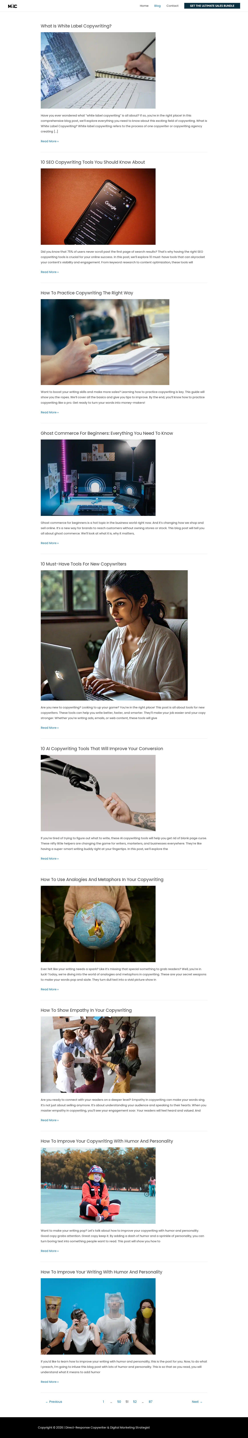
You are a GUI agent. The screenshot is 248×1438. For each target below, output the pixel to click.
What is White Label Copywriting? (76, 26)
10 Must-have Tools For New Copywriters (83, 564)
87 (150, 1402)
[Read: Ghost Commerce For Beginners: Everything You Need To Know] (98, 477)
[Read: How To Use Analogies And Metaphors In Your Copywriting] (98, 924)
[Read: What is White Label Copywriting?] (98, 70)
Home (144, 6)
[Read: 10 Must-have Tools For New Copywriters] (114, 635)
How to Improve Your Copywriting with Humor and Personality (107, 1141)
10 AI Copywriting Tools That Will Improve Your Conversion (102, 749)
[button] (212, 6)
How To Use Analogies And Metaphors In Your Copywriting (102, 879)
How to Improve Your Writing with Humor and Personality (101, 1272)
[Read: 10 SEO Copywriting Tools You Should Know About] (98, 206)
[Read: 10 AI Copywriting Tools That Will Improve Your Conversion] (98, 793)
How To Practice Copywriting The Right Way (87, 293)
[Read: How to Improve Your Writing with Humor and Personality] (98, 1316)
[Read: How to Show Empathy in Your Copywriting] (98, 1054)
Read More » (50, 141)
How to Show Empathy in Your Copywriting (86, 1010)
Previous (53, 1402)
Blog (157, 6)
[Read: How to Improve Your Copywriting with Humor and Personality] (98, 1185)
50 (119, 1402)
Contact (172, 6)
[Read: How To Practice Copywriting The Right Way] (105, 342)
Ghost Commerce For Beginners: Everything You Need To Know (107, 433)
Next (197, 1402)
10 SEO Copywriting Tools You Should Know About (93, 162)
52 (135, 1402)
